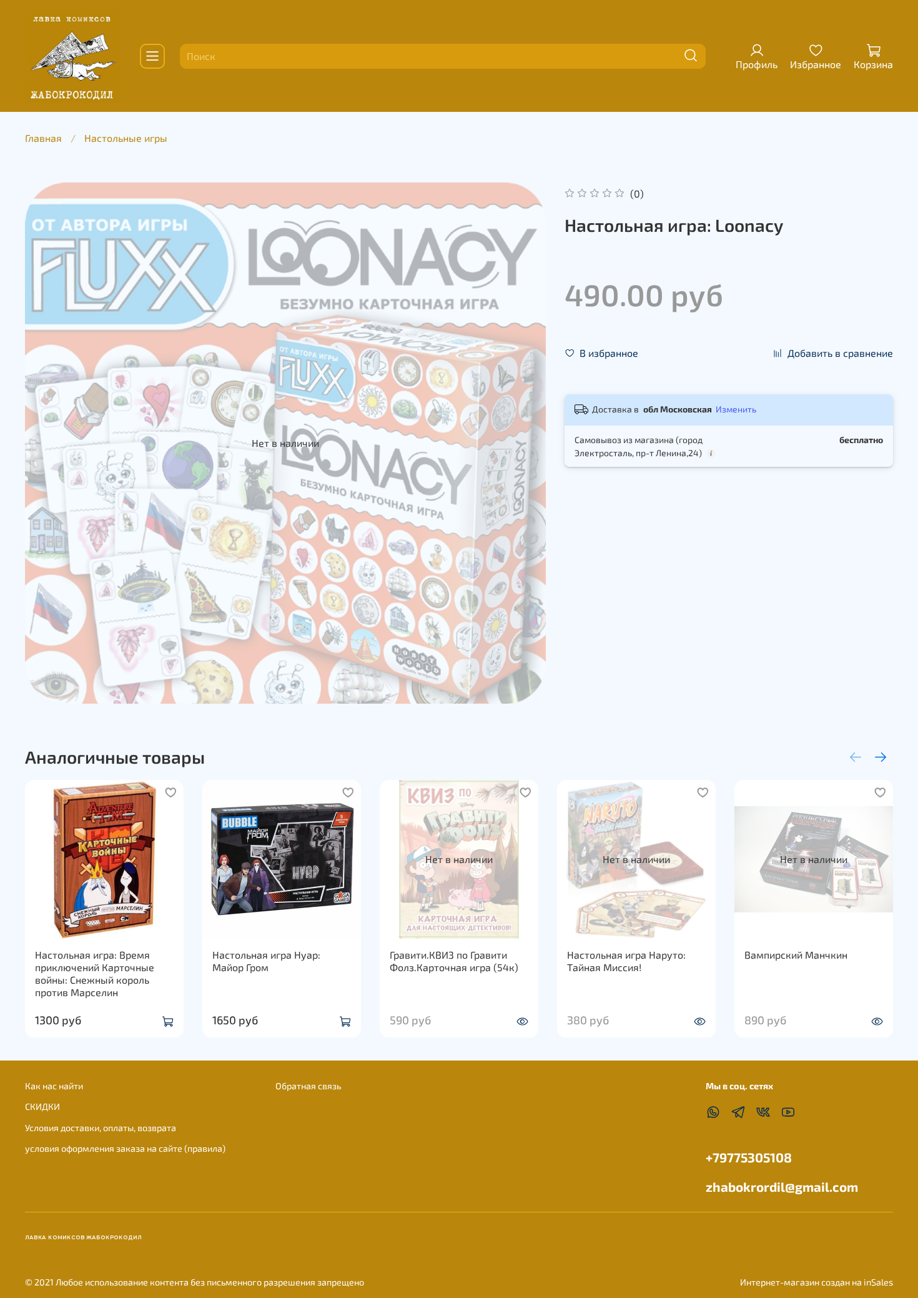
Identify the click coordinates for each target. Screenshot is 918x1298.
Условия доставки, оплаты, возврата (100, 1127)
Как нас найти (54, 1086)
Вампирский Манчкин (795, 955)
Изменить (736, 409)
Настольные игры (125, 138)
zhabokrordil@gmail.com (782, 1186)
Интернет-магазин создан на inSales (816, 1282)
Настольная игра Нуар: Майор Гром (266, 961)
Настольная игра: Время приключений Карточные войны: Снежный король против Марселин (94, 973)
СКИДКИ (42, 1106)
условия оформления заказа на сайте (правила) (125, 1148)
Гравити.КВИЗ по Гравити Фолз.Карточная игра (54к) (454, 961)
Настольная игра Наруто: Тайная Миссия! (626, 961)
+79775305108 (749, 1157)
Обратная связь (308, 1086)
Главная (43, 138)
